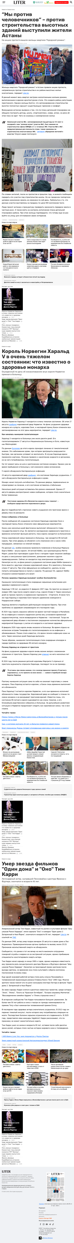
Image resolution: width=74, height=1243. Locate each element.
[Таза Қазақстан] (49, 2)
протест (21, 220)
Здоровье (5, 732)
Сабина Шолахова (7, 378)
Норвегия (13, 732)
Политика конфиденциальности (48, 1214)
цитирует (41, 132)
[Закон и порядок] (38, 2)
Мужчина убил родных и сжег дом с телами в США (22, 1105)
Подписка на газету (61, 2)
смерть (20, 1044)
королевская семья (23, 732)
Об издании (42, 1210)
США (4, 1044)
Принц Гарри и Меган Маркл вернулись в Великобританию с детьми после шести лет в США (36, 1100)
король (33, 732)
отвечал (45, 654)
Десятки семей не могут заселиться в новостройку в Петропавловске (28, 282)
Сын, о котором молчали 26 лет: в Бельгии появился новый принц (31, 724)
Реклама (41, 1212)
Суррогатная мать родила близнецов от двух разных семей (25, 789)
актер (14, 1044)
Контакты (41, 1216)
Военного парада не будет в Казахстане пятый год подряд (24, 277)
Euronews (16, 448)
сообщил (13, 424)
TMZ (14, 937)
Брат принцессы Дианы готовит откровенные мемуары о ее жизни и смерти (35, 728)
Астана (5, 220)
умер (9, 1044)
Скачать (41, 1204)
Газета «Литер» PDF (45, 1218)
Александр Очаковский (9, 43)
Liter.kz (26, 93)
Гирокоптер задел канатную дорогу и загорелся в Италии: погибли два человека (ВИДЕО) (35, 794)
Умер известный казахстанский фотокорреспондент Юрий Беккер (31, 1040)
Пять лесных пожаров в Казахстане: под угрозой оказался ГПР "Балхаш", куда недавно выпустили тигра (11, 329)
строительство (13, 220)
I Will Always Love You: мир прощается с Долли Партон (11, 303)
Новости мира (8, 297)
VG (13, 548)
